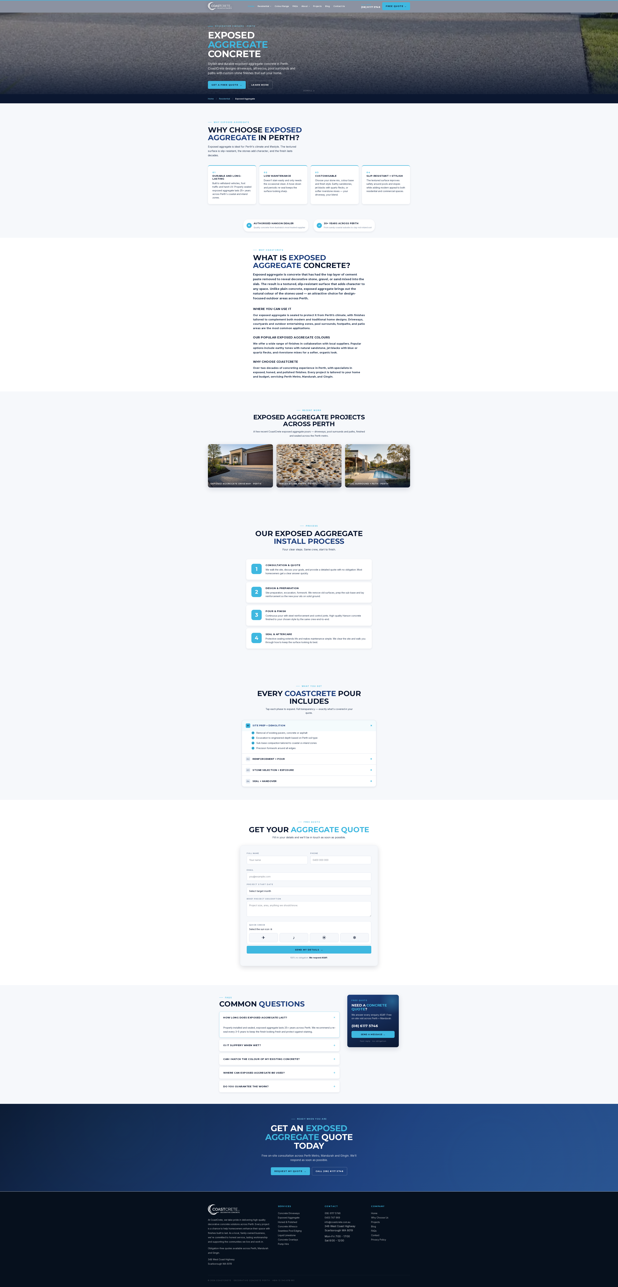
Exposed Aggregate (289, 1217)
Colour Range (282, 6)
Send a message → (373, 1034)
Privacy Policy (378, 1239)
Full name (253, 853)
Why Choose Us (379, 1217)
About (305, 6)
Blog (327, 6)
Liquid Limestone (287, 1235)
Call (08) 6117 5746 (330, 1171)
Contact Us (339, 6)
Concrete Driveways (289, 1213)
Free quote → (396, 6)
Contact (375, 1235)
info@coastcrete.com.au (337, 1222)
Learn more (260, 85)
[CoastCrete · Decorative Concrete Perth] (220, 6)
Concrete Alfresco (287, 1226)
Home (251, 6)
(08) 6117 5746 (370, 7)
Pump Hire (283, 1244)
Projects (317, 6)
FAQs (295, 6)
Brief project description (264, 899)
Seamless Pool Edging (290, 1230)
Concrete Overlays (288, 1239)
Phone (314, 853)
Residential (264, 6)
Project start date (260, 884)
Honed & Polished (287, 1222)
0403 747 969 (332, 1217)
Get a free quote (226, 85)
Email (250, 870)
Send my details (309, 949)
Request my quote (290, 1171)
